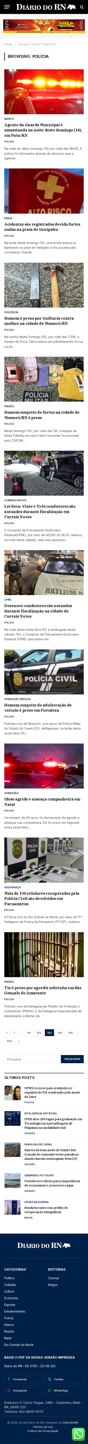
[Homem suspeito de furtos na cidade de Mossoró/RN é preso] (44, 379)
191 (29, 1032)
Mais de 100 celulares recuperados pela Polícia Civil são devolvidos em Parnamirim (41, 898)
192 (39, 1032)
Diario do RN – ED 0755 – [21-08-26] (30, 1366)
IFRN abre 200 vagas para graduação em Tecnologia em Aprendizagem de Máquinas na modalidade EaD (53, 1123)
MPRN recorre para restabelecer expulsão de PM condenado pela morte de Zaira (52, 1092)
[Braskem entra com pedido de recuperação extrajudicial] (12, 1207)
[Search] (81, 7)
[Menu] (7, 7)
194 (60, 1032)
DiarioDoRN (70, 1422)
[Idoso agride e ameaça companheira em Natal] (44, 766)
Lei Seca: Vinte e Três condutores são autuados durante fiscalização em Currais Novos (39, 511)
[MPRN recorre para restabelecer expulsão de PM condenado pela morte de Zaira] (12, 1093)
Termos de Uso (43, 1427)
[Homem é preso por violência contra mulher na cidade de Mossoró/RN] (44, 285)
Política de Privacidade (43, 1431)
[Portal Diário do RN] (46, 7)
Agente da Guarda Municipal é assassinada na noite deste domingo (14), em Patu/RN (43, 130)
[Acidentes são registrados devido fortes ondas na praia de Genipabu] (44, 190)
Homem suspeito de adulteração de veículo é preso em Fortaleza (38, 708)
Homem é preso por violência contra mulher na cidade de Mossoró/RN (39, 321)
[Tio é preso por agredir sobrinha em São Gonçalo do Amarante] (44, 954)
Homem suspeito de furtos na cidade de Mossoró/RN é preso (41, 415)
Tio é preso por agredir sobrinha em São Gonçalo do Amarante (42, 990)
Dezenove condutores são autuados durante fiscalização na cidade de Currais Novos (38, 611)
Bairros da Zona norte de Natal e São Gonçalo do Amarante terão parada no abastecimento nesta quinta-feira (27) (51, 1154)
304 (9, 1041)
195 (70, 1032)
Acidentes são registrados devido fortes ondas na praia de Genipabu (42, 227)
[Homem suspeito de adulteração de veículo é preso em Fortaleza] (44, 671)
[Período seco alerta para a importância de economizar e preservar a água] (12, 1180)
